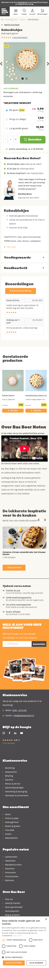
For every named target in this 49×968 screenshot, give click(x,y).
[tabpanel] (24, 63)
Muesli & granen (12, 826)
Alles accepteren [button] (14, 963)
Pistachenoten (11, 876)
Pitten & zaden (12, 818)
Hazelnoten (10, 861)
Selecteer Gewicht (17, 103)
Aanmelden (39, 644)
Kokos (23, 19)
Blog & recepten (12, 915)
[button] (24, 957)
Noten (8, 814)
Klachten (9, 780)
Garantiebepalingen (14, 787)
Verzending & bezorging (16, 791)
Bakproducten (11, 838)
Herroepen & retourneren (16, 795)
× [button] (46, 919)
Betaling (9, 776)
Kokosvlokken (8, 396)
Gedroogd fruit (11, 19)
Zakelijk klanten (12, 903)
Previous (38, 520)
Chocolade (9, 830)
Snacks (8, 834)
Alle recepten (14, 567)
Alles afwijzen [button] (36, 963)
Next (45, 520)
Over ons (9, 899)
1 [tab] (22, 78)
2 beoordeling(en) (19, 37)
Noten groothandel (13, 907)
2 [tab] (26, 78)
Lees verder (17, 935)
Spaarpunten (11, 772)
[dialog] (24, 942)
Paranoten (10, 868)
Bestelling (10, 768)
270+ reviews (9, 743)
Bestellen (34, 139)
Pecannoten (10, 872)
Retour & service (12, 783)
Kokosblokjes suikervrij (36, 396)
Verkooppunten (12, 911)
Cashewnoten (11, 857)
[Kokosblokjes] (24, 63)
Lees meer (11, 247)
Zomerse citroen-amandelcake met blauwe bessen (24, 553)
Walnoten (9, 880)
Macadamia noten (13, 864)
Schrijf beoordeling (21, 291)
